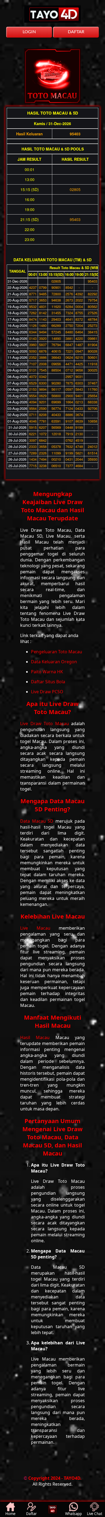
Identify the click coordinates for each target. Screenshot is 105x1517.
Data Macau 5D (37, 821)
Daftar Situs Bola (48, 682)
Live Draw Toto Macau (45, 723)
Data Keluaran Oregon (54, 662)
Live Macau (39, 928)
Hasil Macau (37, 1037)
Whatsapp (73, 1513)
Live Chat (94, 1513)
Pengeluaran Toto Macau (56, 652)
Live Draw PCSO (47, 692)
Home (10, 1513)
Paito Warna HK (47, 672)
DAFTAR (76, 32)
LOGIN (29, 32)
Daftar (31, 1513)
